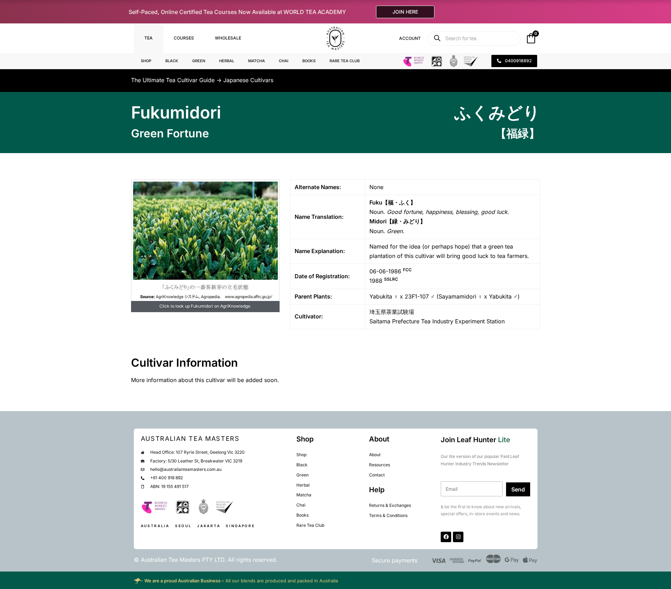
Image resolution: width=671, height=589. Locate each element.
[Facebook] (446, 537)
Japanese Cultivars (248, 80)
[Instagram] (458, 537)
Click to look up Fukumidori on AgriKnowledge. (205, 306)
